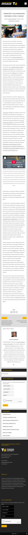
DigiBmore (14, 250)
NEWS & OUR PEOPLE (6, 435)
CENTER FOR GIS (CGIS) (6, 414)
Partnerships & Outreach (14, 21)
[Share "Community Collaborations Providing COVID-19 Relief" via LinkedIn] (14, 312)
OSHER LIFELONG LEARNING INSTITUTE (9, 423)
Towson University (17, 57)
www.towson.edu (4, 463)
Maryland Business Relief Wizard (10, 219)
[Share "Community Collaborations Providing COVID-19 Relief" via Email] (16, 312)
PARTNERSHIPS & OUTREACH (8, 426)
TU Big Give (14, 73)
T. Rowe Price (6, 112)
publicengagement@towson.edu (6, 462)
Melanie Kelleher (12, 19)
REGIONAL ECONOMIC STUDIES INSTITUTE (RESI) (11, 429)
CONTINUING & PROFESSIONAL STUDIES (9, 417)
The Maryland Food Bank (16, 146)
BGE (11, 112)
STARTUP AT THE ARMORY (7, 432)
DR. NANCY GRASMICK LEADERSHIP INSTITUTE (10, 420)
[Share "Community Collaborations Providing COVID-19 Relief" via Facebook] (11, 312)
